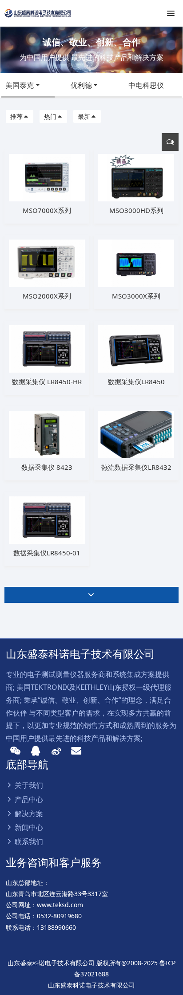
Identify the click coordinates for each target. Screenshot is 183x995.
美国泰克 (19, 85)
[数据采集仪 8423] (47, 433)
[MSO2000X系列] (47, 262)
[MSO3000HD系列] (136, 177)
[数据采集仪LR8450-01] (47, 519)
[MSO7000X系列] (47, 177)
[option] (91, 50)
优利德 (81, 85)
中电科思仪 (146, 85)
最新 (84, 116)
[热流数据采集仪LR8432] (136, 433)
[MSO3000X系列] (136, 262)
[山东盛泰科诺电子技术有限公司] (37, 13)
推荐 (16, 116)
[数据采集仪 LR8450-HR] (47, 348)
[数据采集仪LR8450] (136, 348)
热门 (50, 116)
